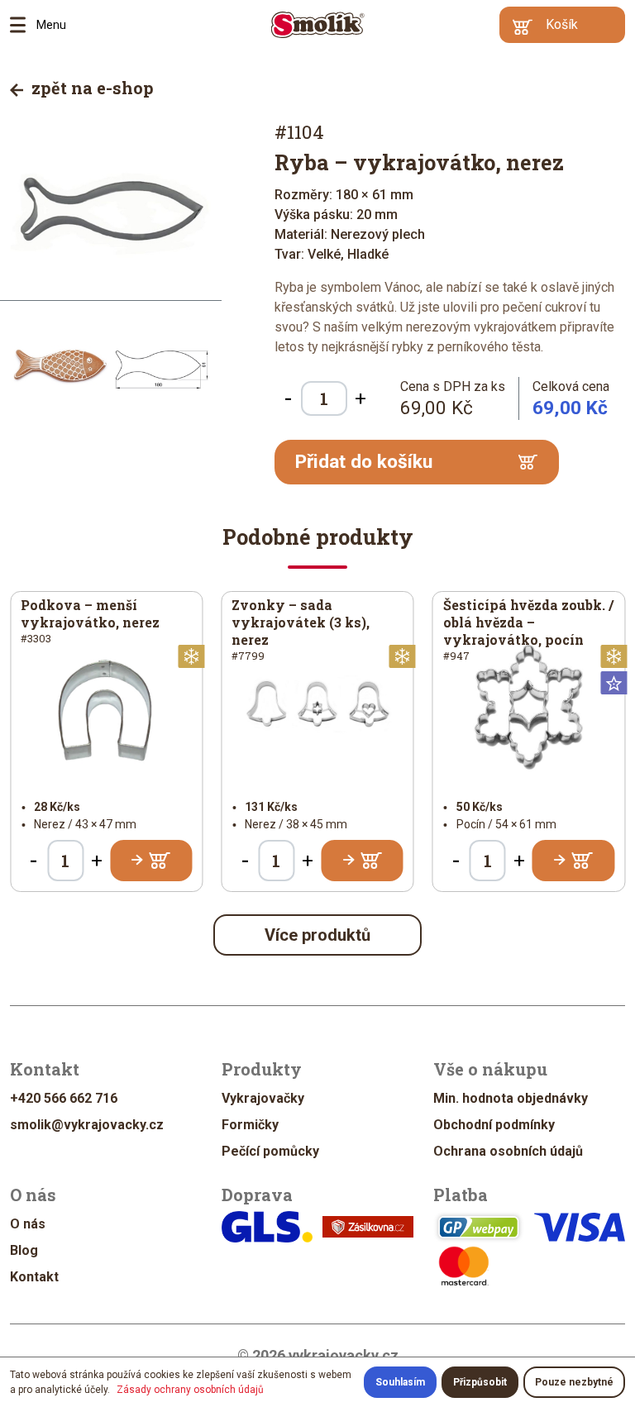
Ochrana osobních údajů (508, 1151)
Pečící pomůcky (270, 1151)
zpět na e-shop (90, 87)
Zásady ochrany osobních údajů (190, 1389)
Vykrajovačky (263, 1098)
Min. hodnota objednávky (510, 1098)
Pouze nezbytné (574, 1382)
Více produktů (317, 935)
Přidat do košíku (363, 462)
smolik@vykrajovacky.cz (87, 1125)
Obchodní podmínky (494, 1125)
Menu (23, 24)
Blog (24, 1250)
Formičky (250, 1125)
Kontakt (34, 1277)
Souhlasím (400, 1382)
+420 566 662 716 (63, 1098)
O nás (27, 1224)
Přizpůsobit (480, 1382)
